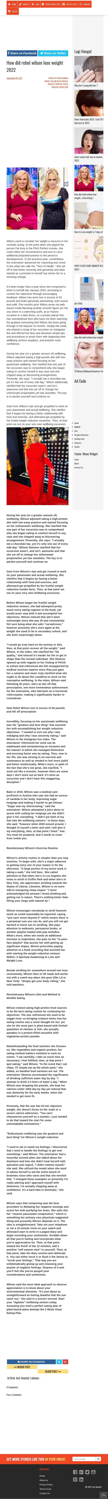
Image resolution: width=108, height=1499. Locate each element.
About (76, 463)
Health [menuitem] (77, 446)
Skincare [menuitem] (77, 442)
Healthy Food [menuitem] (79, 438)
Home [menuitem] (76, 422)
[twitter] (59, 1361)
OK (98, 1458)
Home (14, 4)
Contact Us (78, 467)
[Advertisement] (37, 28)
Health (15, 11)
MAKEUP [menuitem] (77, 426)
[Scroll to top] (103, 1495)
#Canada (64, 78)
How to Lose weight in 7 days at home (91, 232)
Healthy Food (71, 4)
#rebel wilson (51, 81)
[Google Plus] (65, 1361)
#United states (61, 84)
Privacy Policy (46, 1485)
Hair (37, 4)
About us (44, 1480)
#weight (51, 84)
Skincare (86, 4)
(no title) (78, 303)
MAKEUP (26, 4)
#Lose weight (62, 81)
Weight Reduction (53, 4)
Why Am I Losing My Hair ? (86, 85)
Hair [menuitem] (76, 430)
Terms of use (45, 1489)
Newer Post (23, 1367)
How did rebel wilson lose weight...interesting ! (85, 196)
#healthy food (55, 78)
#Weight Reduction (60, 87)
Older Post (51, 1371)
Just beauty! (23, 1377)
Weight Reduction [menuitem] (81, 434)
